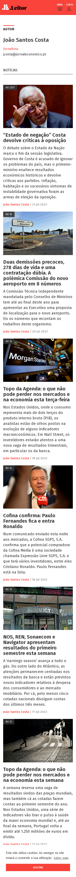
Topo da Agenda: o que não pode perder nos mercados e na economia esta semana (36, 774)
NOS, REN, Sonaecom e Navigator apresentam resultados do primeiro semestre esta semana (30, 645)
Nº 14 (9, 341)
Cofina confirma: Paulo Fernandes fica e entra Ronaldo (29, 521)
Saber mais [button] (61, 858)
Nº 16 (9, 214)
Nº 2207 (10, 87)
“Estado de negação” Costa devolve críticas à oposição (34, 137)
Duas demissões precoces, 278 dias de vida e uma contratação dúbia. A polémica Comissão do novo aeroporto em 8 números (35, 273)
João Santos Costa (16, 204)
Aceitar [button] (38, 867)
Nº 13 (9, 589)
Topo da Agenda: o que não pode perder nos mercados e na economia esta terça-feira (36, 394)
